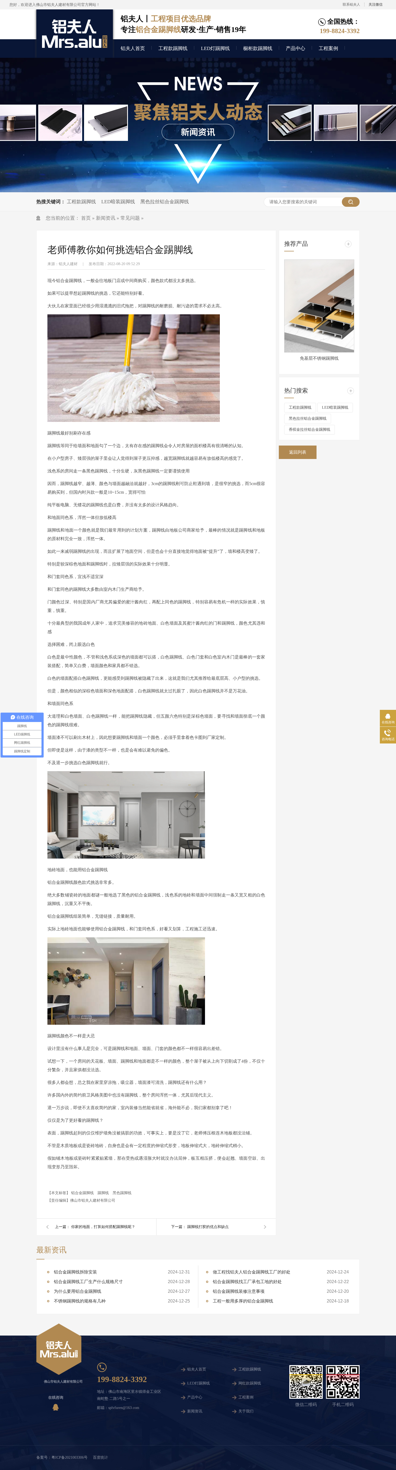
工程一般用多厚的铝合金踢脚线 (243, 1301)
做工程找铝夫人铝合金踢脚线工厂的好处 (251, 1272)
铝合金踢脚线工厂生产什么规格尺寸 (88, 1281)
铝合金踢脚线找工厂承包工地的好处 (247, 1281)
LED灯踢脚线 (215, 48)
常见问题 (130, 218)
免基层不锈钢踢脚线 (319, 358)
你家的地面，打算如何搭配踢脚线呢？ (103, 1227)
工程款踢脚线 (172, 48)
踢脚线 (103, 1193)
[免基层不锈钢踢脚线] (319, 306)
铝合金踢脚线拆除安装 (75, 1272)
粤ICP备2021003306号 (69, 1457)
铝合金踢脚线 (82, 1193)
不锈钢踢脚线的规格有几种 (80, 1301)
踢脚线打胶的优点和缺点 (208, 1227)
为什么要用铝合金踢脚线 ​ (78, 1291)
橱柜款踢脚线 (257, 48)
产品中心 (295, 48)
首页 (86, 218)
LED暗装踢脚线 (118, 201)
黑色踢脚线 (122, 1193)
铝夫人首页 (133, 48)
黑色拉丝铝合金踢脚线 (164, 201)
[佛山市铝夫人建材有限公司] (74, 33)
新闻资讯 (105, 218)
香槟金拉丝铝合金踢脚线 (309, 430)
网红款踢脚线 (249, 1383)
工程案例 (328, 48)
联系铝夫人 (351, 4)
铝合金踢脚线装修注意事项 (239, 1291)
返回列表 (297, 452)
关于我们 (245, 1411)
